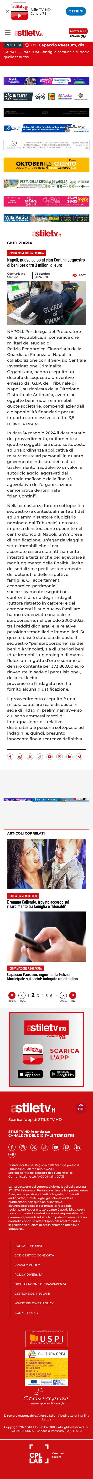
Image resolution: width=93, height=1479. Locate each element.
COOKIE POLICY (26, 1313)
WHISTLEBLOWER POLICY (34, 1303)
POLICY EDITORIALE (30, 1246)
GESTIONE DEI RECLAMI (32, 1293)
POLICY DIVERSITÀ (28, 1274)
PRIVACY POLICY (27, 1265)
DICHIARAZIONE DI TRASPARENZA (40, 1284)
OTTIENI (75, 11)
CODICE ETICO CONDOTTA (34, 1255)
